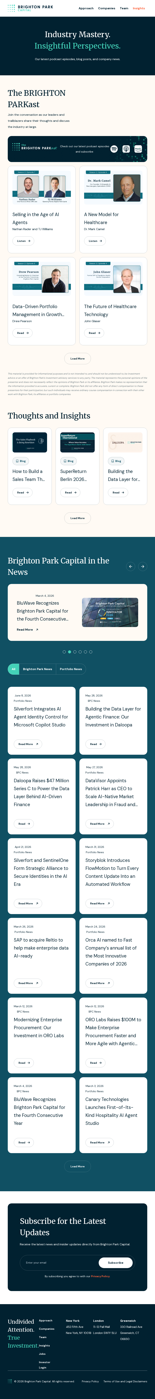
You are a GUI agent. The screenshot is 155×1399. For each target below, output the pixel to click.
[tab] (13, 669)
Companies (106, 8)
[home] (30, 8)
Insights (139, 8)
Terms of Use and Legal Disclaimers (125, 1381)
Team (124, 8)
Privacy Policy (100, 1276)
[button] (64, 651)
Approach (86, 8)
